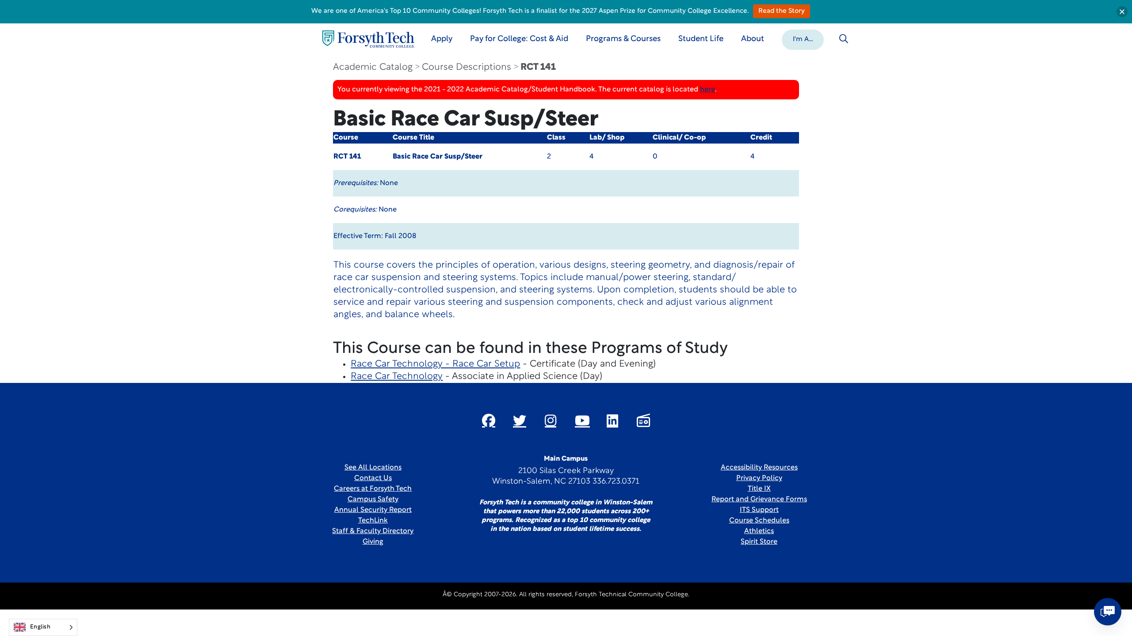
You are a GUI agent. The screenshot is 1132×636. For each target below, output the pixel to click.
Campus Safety (373, 499)
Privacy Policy (759, 478)
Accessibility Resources (759, 467)
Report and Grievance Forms (759, 499)
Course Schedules (759, 520)
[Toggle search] (844, 39)
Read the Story (781, 11)
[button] (802, 38)
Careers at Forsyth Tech (373, 488)
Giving (373, 541)
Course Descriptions (466, 67)
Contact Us (373, 478)
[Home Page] (368, 39)
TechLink (373, 520)
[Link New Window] (488, 420)
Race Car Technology (397, 376)
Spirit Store (759, 541)
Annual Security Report (373, 510)
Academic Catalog (373, 67)
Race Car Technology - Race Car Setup (435, 364)
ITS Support (759, 510)
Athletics (759, 531)
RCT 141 (538, 67)
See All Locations (373, 467)
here (707, 89)
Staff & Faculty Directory (372, 531)
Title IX (759, 488)
